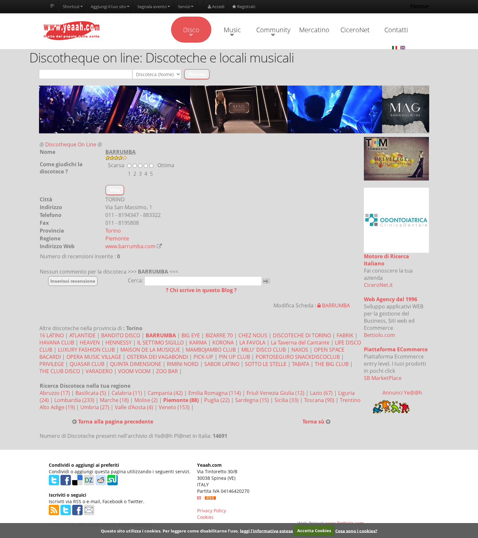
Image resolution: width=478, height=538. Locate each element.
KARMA (198, 342)
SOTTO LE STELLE (265, 364)
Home (419, 6)
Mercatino (314, 29)
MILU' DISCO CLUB (263, 349)
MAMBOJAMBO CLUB (211, 349)
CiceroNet (355, 29)
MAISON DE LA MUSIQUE (150, 349)
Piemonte (117, 238)
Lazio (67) (322, 393)
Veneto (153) (175, 407)
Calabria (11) (127, 393)
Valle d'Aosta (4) (134, 407)
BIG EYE (190, 335)
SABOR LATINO (221, 364)
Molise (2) (146, 400)
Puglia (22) (217, 400)
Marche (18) (115, 400)
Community (273, 29)
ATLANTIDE (82, 335)
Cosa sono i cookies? (356, 530)
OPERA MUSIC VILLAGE (93, 356)
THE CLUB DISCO (59, 371)
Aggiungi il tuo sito (108, 6)
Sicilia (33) (287, 400)
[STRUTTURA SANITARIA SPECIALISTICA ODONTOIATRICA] (396, 220)
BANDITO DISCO (120, 335)
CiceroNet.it (378, 285)
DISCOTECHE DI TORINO (302, 335)
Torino (113, 230)
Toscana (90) (320, 400)
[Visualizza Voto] (234, 157)
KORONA (223, 342)
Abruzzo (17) (55, 393)
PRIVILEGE (51, 364)
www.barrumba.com (130, 246)
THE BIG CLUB (332, 364)
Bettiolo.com (379, 335)
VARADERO (99, 371)
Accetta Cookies (314, 530)
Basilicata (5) (91, 393)
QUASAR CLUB (87, 364)
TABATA (300, 364)
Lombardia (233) (75, 400)
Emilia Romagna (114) (215, 393)
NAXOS (299, 349)
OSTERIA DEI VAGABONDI (157, 356)
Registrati (245, 6)
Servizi (184, 6)
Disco (191, 29)
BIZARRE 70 (219, 335)
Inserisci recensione (72, 281)
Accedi (217, 6)
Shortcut (71, 6)
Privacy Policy (211, 510)
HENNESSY (118, 342)
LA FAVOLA (252, 342)
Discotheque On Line (70, 144)
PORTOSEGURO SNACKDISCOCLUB (298, 356)
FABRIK (345, 335)
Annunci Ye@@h (402, 392)
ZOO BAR (167, 371)
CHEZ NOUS (252, 335)
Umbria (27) (95, 407)
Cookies (205, 517)
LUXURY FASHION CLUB (86, 349)
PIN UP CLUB (234, 356)
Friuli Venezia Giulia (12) (276, 393)
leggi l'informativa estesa (266, 530)
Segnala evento (152, 6)
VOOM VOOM (134, 371)
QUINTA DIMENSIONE (135, 364)
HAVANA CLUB (56, 342)
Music (232, 29)
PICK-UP (203, 356)
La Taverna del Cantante (300, 342)
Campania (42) (166, 393)
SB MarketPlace (383, 378)
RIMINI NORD (183, 364)
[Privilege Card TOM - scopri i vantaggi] (396, 159)
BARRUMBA (335, 305)
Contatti (396, 29)
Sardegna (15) (252, 400)
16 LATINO (51, 335)
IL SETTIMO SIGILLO (160, 342)
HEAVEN (90, 342)
